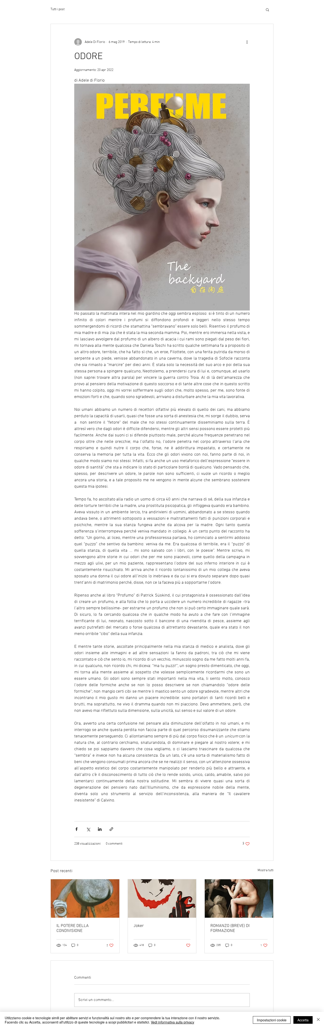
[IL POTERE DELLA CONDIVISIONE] (85, 898)
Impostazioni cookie (272, 1020)
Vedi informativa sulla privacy (172, 1022)
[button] (267, 9)
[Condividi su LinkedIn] (99, 829)
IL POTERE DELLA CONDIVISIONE (72, 928)
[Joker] (162, 898)
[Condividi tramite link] (111, 829)
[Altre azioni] (247, 42)
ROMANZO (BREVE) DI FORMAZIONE (230, 928)
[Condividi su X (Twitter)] (88, 829)
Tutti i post (58, 9)
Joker (139, 925)
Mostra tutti (265, 870)
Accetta (303, 1020)
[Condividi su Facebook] (76, 829)
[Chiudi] (318, 1020)
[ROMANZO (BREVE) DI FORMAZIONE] (239, 898)
